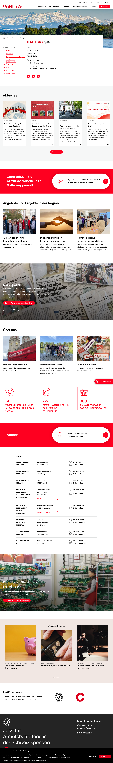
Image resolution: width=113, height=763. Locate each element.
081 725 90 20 (78, 471)
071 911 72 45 (78, 541)
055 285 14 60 (78, 480)
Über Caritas (11, 38)
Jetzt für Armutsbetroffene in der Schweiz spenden (26, 736)
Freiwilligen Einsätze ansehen (17, 600)
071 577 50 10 (78, 462)
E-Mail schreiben (80, 465)
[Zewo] (7, 722)
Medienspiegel (11, 309)
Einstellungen (92, 756)
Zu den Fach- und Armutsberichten (19, 303)
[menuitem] (42, 6)
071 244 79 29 (78, 532)
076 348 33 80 (78, 520)
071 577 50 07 (78, 505)
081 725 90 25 (78, 489)
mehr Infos (41, 760)
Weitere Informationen (46, 499)
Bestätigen (105, 756)
